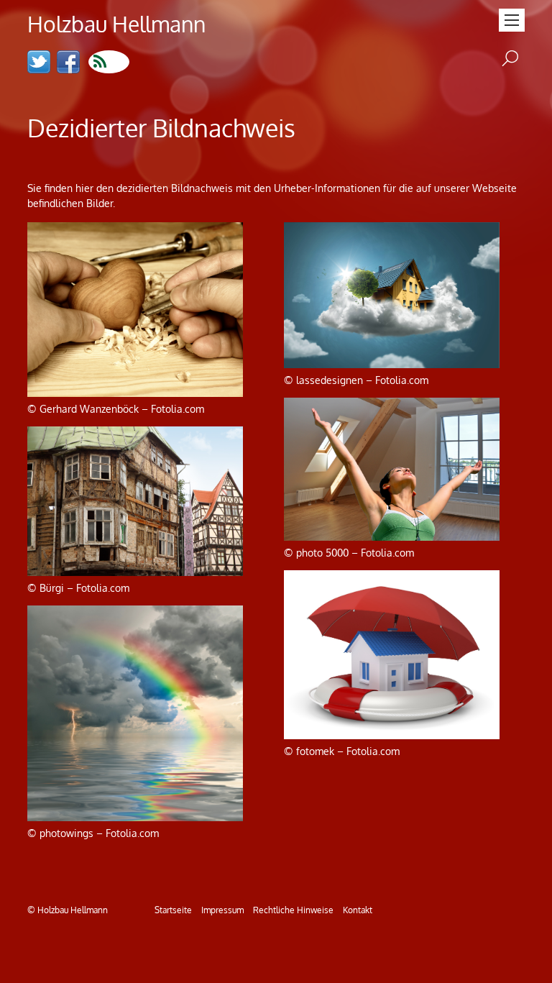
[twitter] (38, 63)
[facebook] (68, 63)
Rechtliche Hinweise (293, 909)
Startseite (173, 909)
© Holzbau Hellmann (67, 909)
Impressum (222, 909)
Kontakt (357, 909)
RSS (108, 61)
